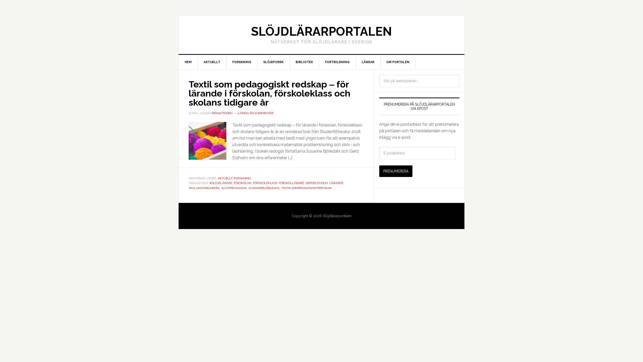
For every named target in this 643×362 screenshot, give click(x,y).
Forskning (242, 178)
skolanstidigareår (204, 188)
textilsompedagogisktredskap (307, 188)
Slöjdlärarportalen (321, 31)
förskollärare (291, 183)
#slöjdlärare (220, 183)
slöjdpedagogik (234, 188)
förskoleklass (265, 183)
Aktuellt (225, 178)
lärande (336, 183)
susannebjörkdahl (264, 188)
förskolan (242, 183)
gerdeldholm (316, 183)
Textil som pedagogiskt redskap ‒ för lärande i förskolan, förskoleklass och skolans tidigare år (269, 93)
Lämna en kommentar (256, 113)
